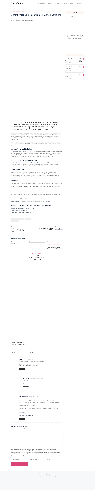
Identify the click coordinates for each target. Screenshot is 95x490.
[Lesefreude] (17, 3)
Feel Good (50, 3)
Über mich (79, 3)
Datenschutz (75, 486)
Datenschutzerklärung (25, 453)
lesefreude (26, 378)
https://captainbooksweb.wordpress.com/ (28, 415)
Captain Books (23, 396)
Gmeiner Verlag (15, 201)
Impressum (81, 486)
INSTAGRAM (28, 365)
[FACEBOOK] (40, 474)
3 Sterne (14, 340)
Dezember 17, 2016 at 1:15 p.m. (37, 378)
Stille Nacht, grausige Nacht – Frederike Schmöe (22, 212)
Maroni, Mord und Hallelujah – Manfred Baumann (23, 208)
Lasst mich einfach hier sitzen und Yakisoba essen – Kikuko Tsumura (36, 257)
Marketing (64, 3)
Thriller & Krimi (20, 11)
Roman (39, 253)
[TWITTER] (55, 474)
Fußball (57, 3)
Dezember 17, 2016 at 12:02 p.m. (30, 359)
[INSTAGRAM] (48, 474)
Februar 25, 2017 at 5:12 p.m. (34, 396)
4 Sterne (50, 244)
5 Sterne (13, 11)
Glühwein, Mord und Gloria (25, 133)
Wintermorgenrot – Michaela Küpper (20, 210)
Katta (21, 360)
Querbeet (71, 3)
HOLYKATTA (22, 365)
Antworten (22, 369)
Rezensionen (41, 3)
